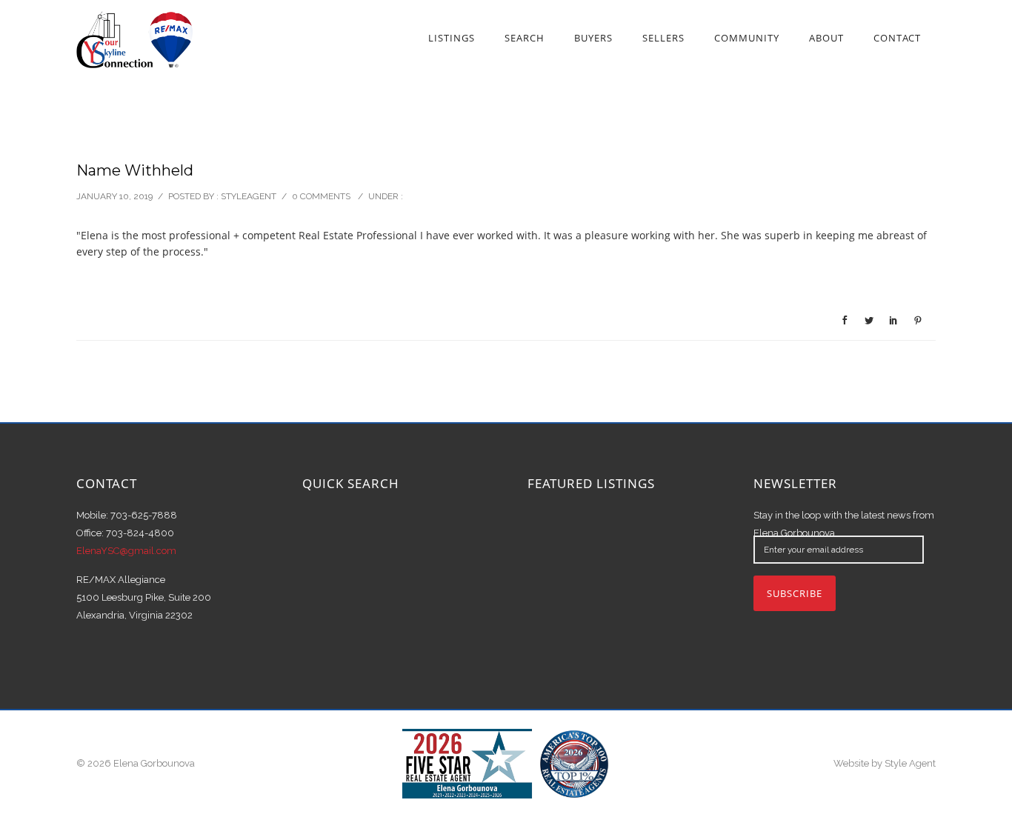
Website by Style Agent (884, 763)
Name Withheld (134, 170)
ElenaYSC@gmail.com (126, 550)
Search (525, 37)
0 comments (321, 196)
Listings (451, 37)
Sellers (663, 37)
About (826, 37)
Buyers (593, 37)
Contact (897, 37)
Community (746, 37)
